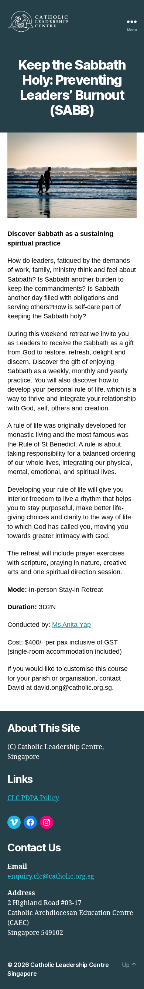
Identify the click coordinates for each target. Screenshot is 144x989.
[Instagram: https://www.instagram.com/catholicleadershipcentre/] (46, 822)
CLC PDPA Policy (33, 798)
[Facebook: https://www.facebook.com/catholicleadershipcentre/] (30, 822)
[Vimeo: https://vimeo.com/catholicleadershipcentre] (14, 822)
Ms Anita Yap (71, 624)
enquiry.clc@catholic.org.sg (50, 876)
